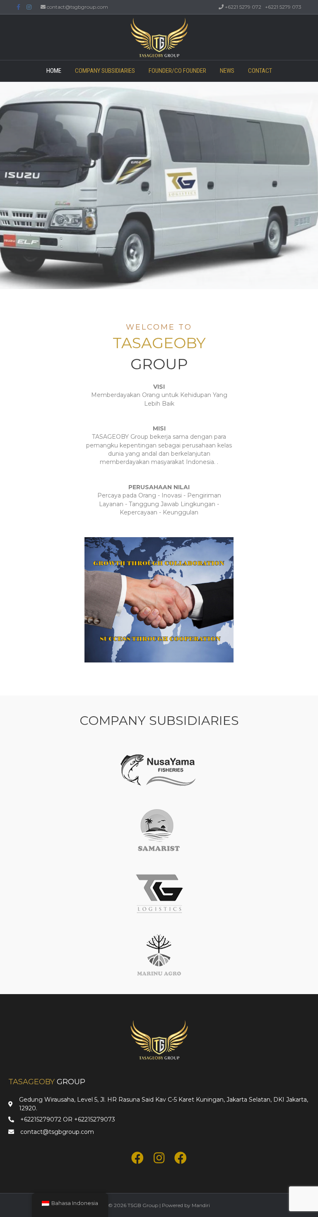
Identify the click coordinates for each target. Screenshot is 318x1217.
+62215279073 (94, 1119)
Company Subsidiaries (105, 70)
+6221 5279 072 (243, 7)
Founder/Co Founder (177, 70)
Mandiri (201, 1205)
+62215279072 (40, 1119)
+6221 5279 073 (283, 7)
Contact (260, 70)
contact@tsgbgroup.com (77, 7)
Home (53, 70)
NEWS (227, 70)
